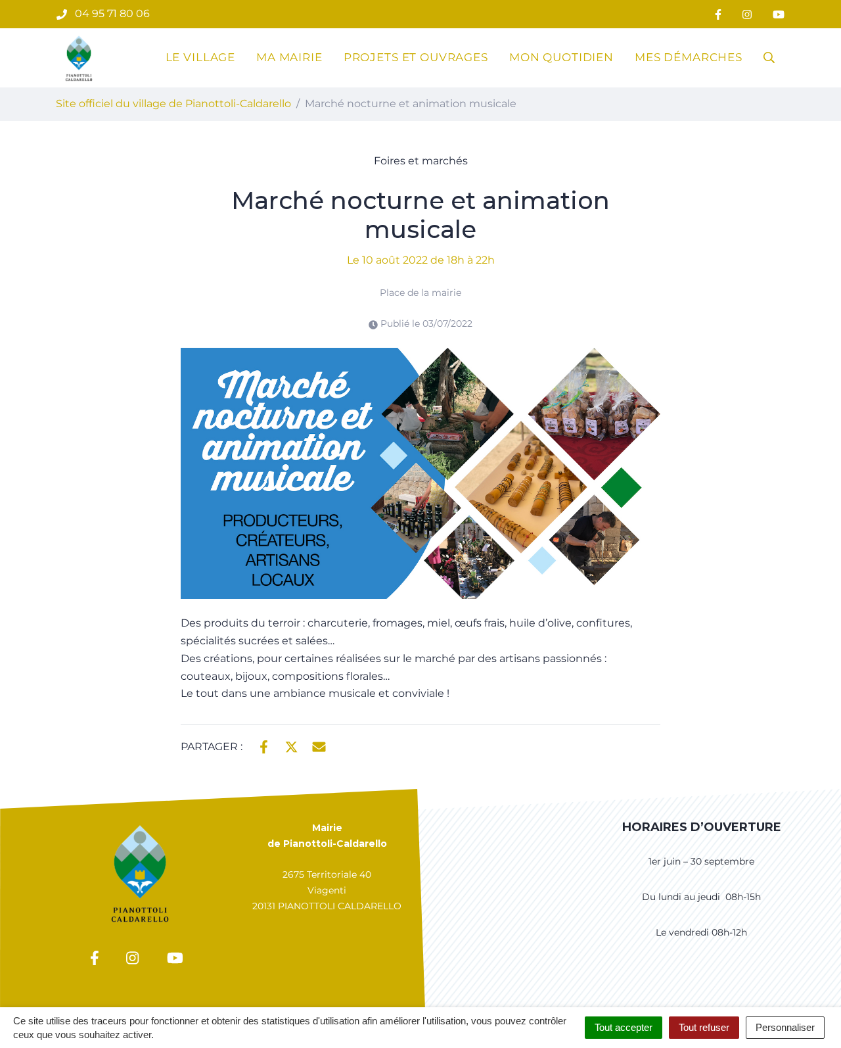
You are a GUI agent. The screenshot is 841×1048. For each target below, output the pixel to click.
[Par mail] (319, 745)
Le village (201, 57)
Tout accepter (623, 1027)
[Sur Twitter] (291, 745)
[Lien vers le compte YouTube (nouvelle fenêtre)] (778, 14)
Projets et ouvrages (416, 57)
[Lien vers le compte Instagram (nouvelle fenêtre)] (747, 14)
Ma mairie (289, 57)
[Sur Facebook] (264, 745)
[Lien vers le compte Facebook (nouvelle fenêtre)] (718, 14)
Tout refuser (704, 1027)
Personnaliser (785, 1027)
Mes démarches (688, 57)
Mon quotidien (561, 57)
